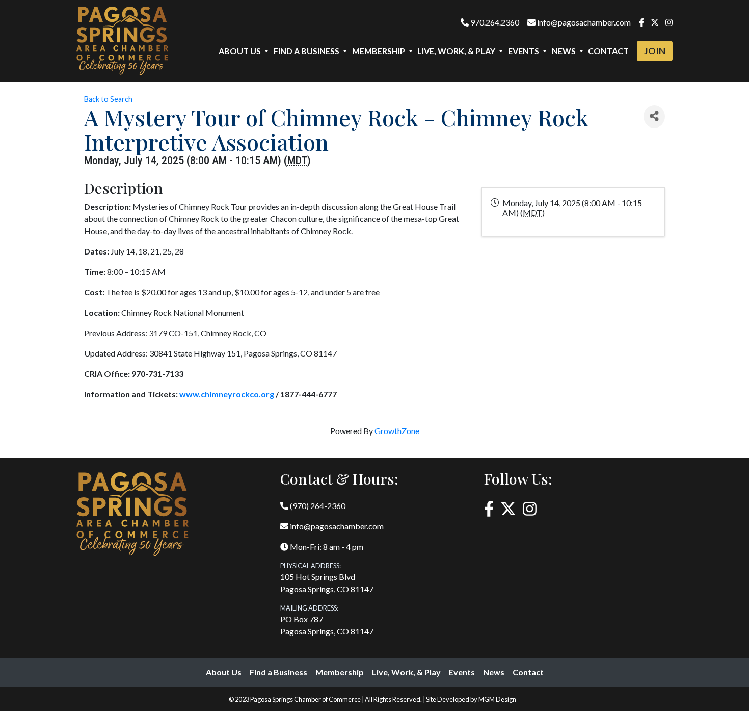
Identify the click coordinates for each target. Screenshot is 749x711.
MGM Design (497, 699)
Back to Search (108, 99)
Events (462, 672)
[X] (655, 22)
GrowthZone (396, 431)
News (493, 672)
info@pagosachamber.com (583, 22)
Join (654, 50)
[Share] (654, 116)
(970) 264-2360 (316, 506)
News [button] (564, 51)
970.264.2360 (494, 22)
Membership (339, 672)
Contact (608, 51)
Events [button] (524, 51)
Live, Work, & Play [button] (457, 51)
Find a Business (278, 672)
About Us (224, 672)
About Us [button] (240, 51)
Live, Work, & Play (406, 672)
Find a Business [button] (307, 51)
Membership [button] (379, 51)
